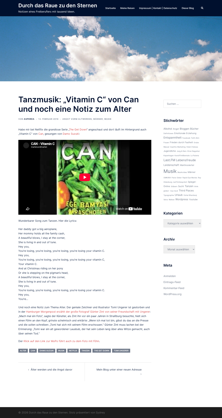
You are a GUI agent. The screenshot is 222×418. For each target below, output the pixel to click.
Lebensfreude (186, 160)
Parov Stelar (177, 178)
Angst (176, 129)
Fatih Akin (195, 138)
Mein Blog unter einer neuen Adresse (119, 369)
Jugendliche (169, 151)
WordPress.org (172, 294)
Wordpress (181, 199)
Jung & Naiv (182, 151)
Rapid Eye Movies (190, 178)
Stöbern (174, 186)
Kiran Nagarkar (193, 151)
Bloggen (184, 128)
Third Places (186, 190)
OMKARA (167, 178)
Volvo (165, 200)
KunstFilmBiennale (182, 156)
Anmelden (169, 276)
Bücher (194, 128)
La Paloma (194, 156)
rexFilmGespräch (180, 182)
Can (40, 133)
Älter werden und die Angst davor (51, 369)
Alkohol (167, 128)
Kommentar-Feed (173, 288)
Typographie (168, 195)
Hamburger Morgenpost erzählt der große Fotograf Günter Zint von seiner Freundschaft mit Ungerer (87, 311)
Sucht (181, 186)
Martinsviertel (187, 165)
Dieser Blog (188, 8)
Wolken (172, 200)
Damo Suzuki (71, 133)
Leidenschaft (171, 165)
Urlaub (179, 194)
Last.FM (169, 160)
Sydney (100, 412)
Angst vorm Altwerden (77, 119)
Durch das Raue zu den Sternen (57, 5)
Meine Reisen (127, 8)
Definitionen (168, 133)
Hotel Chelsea (192, 147)
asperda (29, 119)
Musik (107, 119)
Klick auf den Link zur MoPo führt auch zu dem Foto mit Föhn (61, 341)
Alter (23, 350)
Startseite (110, 8)
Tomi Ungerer (121, 350)
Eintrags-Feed (172, 282)
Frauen (166, 143)
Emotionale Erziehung (185, 133)
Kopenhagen (168, 156)
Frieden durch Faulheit (181, 142)
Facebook (186, 138)
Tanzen (86, 350)
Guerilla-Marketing (178, 147)
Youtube (193, 199)
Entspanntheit (172, 137)
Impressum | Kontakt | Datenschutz (158, 8)
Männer (98, 119)
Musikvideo (182, 172)
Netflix (73, 350)
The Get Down (78, 129)
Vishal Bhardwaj (190, 195)
